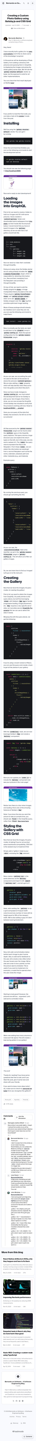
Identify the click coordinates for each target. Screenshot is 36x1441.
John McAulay (15, 1192)
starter (21, 116)
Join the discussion (22, 1117)
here (12, 83)
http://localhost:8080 (13, 171)
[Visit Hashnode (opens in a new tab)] (18, 1431)
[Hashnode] (23, 1401)
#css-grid (8, 1100)
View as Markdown (19, 28)
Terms (24, 1417)
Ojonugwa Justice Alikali (16, 1123)
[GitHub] (16, 1401)
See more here (23, 821)
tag (22, 601)
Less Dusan (15, 1175)
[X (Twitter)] (24, 38)
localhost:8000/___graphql (14, 408)
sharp (19, 289)
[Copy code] (30, 139)
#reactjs (25, 1100)
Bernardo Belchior (15, 38)
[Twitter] (13, 1401)
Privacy (18, 1417)
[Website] (20, 1401)
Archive (12, 1417)
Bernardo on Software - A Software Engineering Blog (13, 3)
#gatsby (17, 1100)
